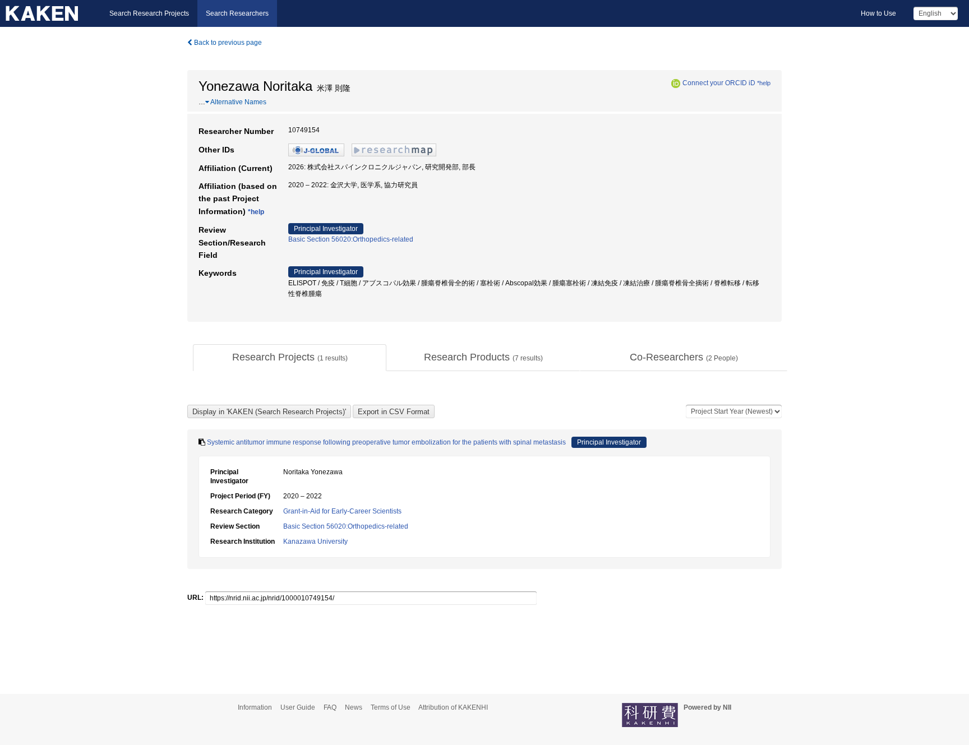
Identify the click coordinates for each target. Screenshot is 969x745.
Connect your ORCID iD (718, 83)
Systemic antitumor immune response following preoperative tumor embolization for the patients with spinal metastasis (386, 442)
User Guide (297, 707)
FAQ (330, 707)
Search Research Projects (149, 13)
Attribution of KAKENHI (453, 707)
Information (255, 707)
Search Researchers (237, 13)
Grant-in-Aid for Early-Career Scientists (342, 511)
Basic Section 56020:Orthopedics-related (350, 239)
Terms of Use (390, 707)
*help (763, 83)
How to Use (878, 13)
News (353, 707)
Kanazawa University (315, 541)
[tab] (289, 357)
